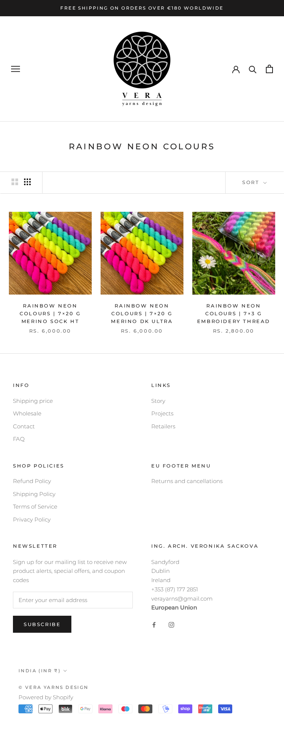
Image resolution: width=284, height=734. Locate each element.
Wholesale (27, 413)
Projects (162, 413)
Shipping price (33, 400)
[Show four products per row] (27, 182)
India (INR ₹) (39, 670)
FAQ (19, 438)
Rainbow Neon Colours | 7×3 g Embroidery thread (233, 313)
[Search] (253, 69)
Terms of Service (35, 506)
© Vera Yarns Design (53, 687)
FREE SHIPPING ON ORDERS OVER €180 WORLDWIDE (141, 8)
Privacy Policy (32, 519)
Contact (24, 426)
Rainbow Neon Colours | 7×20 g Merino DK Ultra (142, 313)
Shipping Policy (34, 493)
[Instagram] (171, 624)
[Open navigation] (15, 69)
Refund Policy (32, 481)
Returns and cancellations (187, 481)
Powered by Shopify (45, 697)
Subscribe (42, 624)
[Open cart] (269, 69)
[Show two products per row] (14, 182)
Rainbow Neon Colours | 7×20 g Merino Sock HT (50, 313)
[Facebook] (154, 624)
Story (158, 400)
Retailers (163, 426)
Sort (252, 182)
